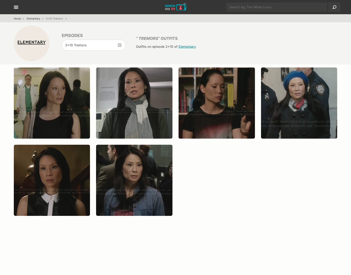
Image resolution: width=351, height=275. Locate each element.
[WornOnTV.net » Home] (175, 7)
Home (17, 18)
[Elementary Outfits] (31, 43)
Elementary (33, 18)
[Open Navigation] (16, 7)
